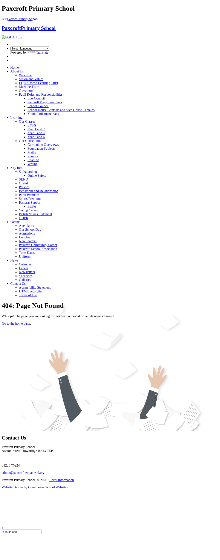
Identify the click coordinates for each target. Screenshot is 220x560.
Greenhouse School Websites (48, 487)
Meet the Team (29, 87)
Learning (16, 117)
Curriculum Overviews (43, 144)
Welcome (25, 75)
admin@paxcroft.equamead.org (23, 472)
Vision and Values (31, 79)
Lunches (25, 237)
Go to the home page (16, 323)
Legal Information (61, 480)
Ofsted (23, 183)
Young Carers (28, 210)
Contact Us (18, 283)
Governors (26, 90)
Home (14, 67)
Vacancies (25, 276)
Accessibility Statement (34, 287)
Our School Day (30, 229)
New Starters (28, 241)
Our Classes (27, 121)
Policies (24, 187)
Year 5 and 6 (36, 137)
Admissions (27, 233)
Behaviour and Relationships (38, 191)
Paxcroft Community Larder (38, 245)
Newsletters (27, 272)
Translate (42, 52)
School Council (38, 106)
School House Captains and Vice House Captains (61, 110)
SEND (23, 179)
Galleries (25, 280)
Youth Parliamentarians (43, 114)
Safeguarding (28, 171)
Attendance (26, 225)
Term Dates (27, 252)
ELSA (32, 206)
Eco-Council (36, 98)
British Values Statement (35, 214)
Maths (32, 152)
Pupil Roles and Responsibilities (41, 94)
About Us (17, 71)
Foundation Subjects (41, 148)
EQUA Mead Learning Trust (38, 83)
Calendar (25, 264)
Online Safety (37, 175)
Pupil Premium (29, 195)
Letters (23, 268)
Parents (15, 222)
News (14, 260)
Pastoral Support (30, 202)
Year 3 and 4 (36, 133)
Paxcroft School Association (38, 249)
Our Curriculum (30, 141)
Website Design (12, 487)
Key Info (16, 168)
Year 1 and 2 (36, 129)
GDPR (23, 218)
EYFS (32, 125)
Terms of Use (28, 295)
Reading (33, 160)
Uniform (25, 256)
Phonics (33, 156)
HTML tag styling (31, 291)
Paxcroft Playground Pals (45, 102)
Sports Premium (30, 198)
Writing (33, 164)
